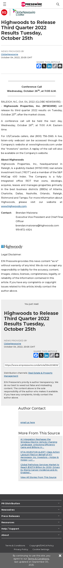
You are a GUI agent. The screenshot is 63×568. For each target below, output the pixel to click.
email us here (28, 422)
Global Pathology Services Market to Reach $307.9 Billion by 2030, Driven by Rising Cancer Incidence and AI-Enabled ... (40, 468)
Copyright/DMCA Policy (41, 545)
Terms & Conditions (15, 545)
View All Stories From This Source (38, 477)
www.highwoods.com (14, 206)
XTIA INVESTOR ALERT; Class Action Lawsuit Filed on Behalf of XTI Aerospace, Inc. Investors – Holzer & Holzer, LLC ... (40, 456)
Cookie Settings (41, 549)
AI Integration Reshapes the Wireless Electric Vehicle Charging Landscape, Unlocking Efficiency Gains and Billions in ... (39, 443)
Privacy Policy (21, 549)
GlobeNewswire (9, 54)
